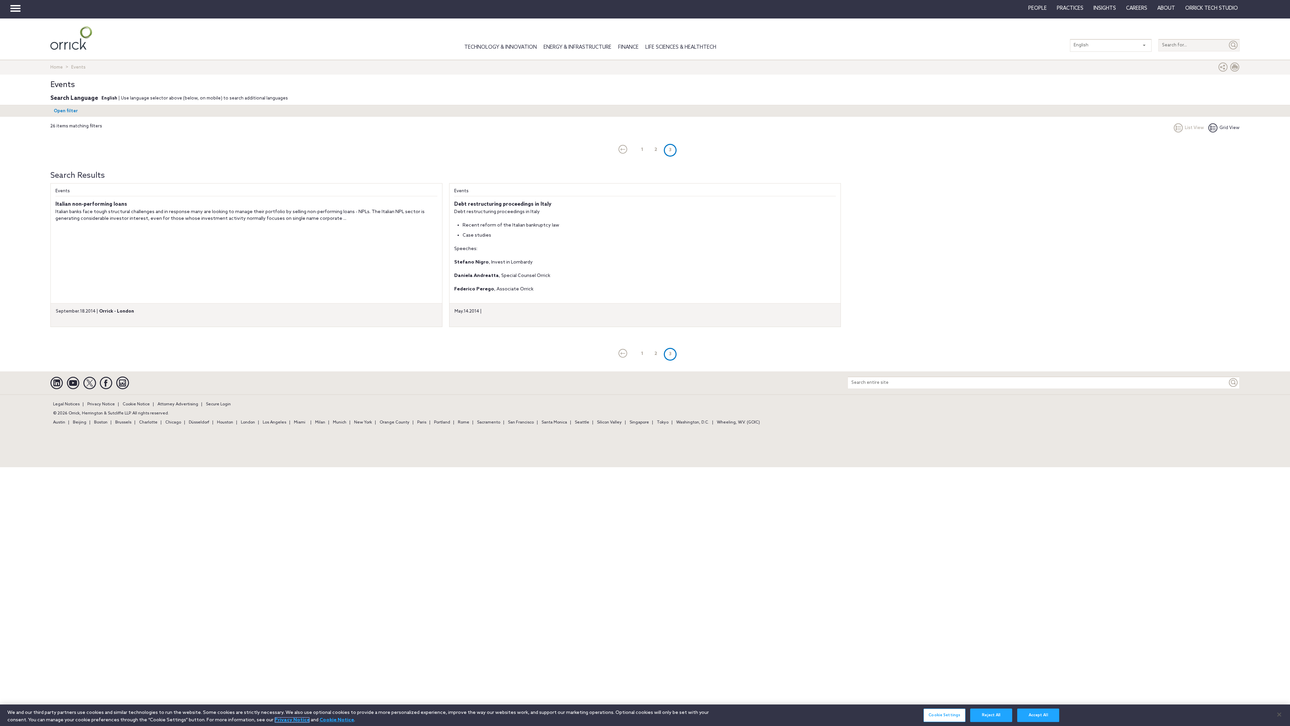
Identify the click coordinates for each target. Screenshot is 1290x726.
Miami (299, 422)
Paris (421, 422)
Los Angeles (274, 422)
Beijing (79, 422)
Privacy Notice (101, 404)
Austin (59, 422)
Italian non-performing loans (91, 204)
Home (56, 67)
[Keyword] (1234, 382)
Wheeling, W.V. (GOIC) (738, 422)
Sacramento (488, 422)
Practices (1070, 8)
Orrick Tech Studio (1211, 8)
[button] (1223, 68)
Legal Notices (66, 404)
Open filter (66, 111)
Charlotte (148, 422)
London (248, 422)
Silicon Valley (609, 422)
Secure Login (218, 404)
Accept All (1038, 715)
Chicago (173, 422)
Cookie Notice (136, 404)
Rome (463, 422)
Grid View (1229, 127)
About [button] (1166, 8)
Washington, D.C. (692, 422)
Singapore (639, 422)
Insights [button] (1104, 8)
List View (1194, 127)
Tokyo (663, 422)
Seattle (582, 422)
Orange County (395, 422)
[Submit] (1234, 45)
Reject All (991, 715)
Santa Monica (554, 422)
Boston (101, 422)
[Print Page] (1235, 68)
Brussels (123, 422)
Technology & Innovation (500, 47)
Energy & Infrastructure (577, 47)
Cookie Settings (944, 715)
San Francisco (521, 422)
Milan (320, 422)
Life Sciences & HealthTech (680, 47)
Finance (628, 47)
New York (363, 422)
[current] (623, 150)
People (1037, 8)
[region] (645, 715)
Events (62, 191)
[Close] (1279, 714)
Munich (339, 422)
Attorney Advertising (178, 404)
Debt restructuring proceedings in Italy (502, 204)
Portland (442, 422)
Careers (1136, 8)
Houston (225, 422)
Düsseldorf (199, 422)
